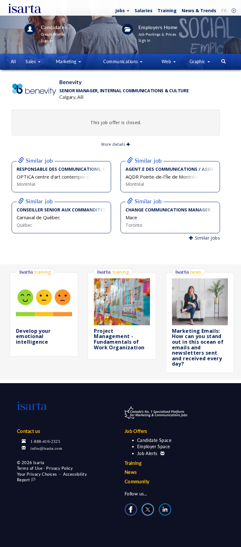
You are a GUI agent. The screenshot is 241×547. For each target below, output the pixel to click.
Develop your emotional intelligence (33, 336)
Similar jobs (207, 238)
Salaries (144, 10)
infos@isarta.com (46, 447)
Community (137, 481)
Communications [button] (121, 61)
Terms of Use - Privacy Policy (45, 468)
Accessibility (75, 474)
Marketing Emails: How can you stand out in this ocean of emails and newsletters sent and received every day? (197, 347)
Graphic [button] (198, 61)
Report (24, 479)
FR (224, 10)
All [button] (13, 61)
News (199, 10)
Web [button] (167, 61)
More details (113, 144)
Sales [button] (31, 61)
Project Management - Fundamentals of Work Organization (119, 339)
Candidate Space (154, 440)
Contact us (28, 431)
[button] (121, 10)
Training (167, 10)
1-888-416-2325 (45, 440)
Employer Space (153, 446)
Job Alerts (148, 453)
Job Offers (136, 431)
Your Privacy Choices (37, 474)
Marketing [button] (67, 61)
